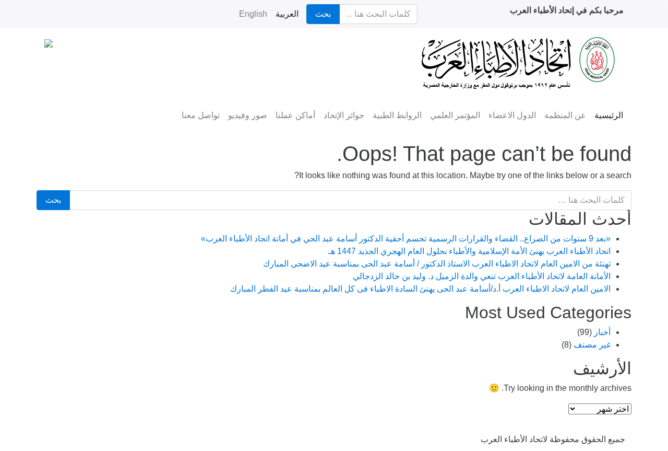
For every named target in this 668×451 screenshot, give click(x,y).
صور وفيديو (247, 115)
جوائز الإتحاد (344, 115)
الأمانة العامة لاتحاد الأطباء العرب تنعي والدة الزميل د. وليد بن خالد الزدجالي (482, 276)
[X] (174, 433)
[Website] (149, 433)
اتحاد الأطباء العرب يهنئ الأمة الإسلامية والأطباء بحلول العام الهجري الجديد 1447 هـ (469, 251)
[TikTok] (124, 433)
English (253, 13)
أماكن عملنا (295, 115)
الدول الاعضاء (512, 115)
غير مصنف (592, 344)
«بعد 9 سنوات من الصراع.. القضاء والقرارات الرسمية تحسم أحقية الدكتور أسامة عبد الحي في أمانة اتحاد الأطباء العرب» (406, 238)
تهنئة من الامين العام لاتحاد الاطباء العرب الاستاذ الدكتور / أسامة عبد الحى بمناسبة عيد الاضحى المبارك (437, 263)
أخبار (602, 332)
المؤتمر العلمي (455, 115)
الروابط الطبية (397, 115)
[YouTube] (99, 433)
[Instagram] (74, 433)
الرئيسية (608, 115)
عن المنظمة (565, 115)
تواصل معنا (201, 115)
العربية (287, 13)
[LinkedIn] (49, 433)
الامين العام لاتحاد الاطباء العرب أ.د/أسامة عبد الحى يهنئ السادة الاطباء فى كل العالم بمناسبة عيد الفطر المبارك (420, 288)
